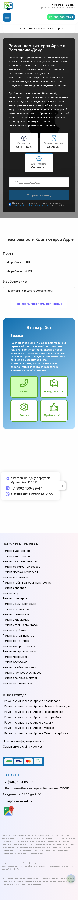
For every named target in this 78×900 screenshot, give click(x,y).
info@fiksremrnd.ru (17, 801)
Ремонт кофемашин (16, 577)
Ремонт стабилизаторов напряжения (27, 582)
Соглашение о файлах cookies (23, 746)
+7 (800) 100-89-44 (61, 17)
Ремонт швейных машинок (20, 667)
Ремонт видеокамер (16, 619)
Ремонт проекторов (16, 614)
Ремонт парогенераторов (20, 561)
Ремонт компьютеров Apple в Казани (28, 722)
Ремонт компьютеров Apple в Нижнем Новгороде (37, 706)
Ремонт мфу (11, 593)
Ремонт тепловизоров (17, 683)
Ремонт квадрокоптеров (19, 646)
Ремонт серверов (14, 588)
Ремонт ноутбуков (15, 630)
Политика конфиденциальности (23, 741)
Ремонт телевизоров (16, 609)
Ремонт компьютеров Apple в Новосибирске (33, 711)
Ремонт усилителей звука (19, 603)
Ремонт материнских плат (19, 651)
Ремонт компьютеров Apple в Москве (29, 728)
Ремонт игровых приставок (20, 625)
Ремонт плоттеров (15, 598)
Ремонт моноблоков (16, 656)
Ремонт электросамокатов (20, 678)
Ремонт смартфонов (16, 551)
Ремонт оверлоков (15, 662)
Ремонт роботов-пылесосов (21, 566)
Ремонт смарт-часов (16, 556)
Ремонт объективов (16, 641)
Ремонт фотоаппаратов (18, 635)
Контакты (11, 775)
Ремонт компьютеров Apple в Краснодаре (32, 701)
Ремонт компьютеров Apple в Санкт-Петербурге (36, 733)
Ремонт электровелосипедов (22, 672)
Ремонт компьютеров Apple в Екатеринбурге (34, 717)
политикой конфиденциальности (30, 205)
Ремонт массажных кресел (20, 572)
